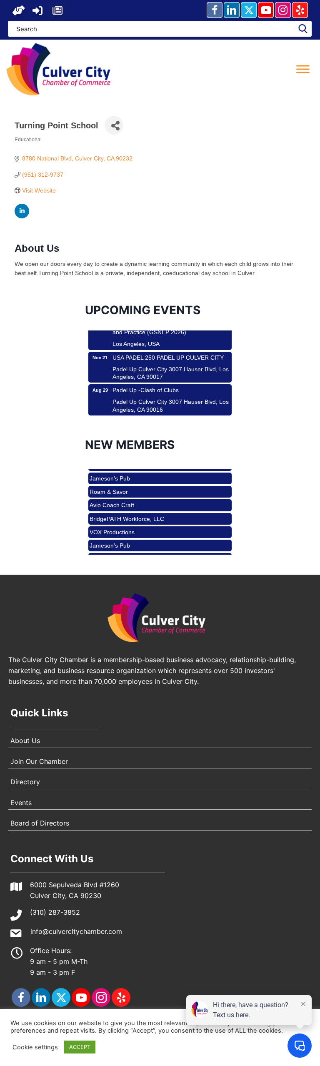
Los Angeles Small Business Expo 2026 (164, 415)
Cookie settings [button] (35, 1047)
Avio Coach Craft (112, 498)
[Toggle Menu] (303, 69)
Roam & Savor (109, 484)
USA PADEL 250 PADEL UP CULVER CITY (168, 350)
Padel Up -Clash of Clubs (145, 382)
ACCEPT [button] (79, 1046)
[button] (19, 10)
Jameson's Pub (110, 471)
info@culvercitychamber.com (76, 931)
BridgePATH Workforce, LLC (127, 511)
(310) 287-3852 (55, 912)
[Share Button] (114, 125)
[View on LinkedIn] (22, 216)
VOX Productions (112, 525)
